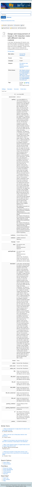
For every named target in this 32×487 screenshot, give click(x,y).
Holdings (4, 89)
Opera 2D (22, 67)
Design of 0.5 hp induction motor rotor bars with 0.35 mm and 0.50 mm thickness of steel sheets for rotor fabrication (15, 441)
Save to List (14, 28)
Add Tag (27, 82)
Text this (11, 25)
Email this (17, 25)
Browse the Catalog (7, 468)
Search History (6, 462)
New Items (5, 473)
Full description (11, 51)
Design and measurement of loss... (8, 20)
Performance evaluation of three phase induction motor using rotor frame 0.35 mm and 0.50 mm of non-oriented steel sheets (15, 453)
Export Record (6, 28)
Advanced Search (7, 464)
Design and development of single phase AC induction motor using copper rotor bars (16, 429)
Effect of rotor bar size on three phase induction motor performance (14, 435)
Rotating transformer (24, 66)
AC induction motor (24, 63)
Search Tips (5, 478)
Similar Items (23, 89)
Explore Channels (7, 471)
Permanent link (22, 28)
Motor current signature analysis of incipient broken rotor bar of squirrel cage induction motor (16, 445)
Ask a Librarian (6, 479)
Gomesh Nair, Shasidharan (22, 54)
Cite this (5, 25)
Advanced (9, 17)
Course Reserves (7, 472)
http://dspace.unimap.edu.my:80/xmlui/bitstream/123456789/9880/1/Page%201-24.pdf (24, 72)
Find (4, 17)
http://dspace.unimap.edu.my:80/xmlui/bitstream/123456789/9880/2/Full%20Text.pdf (24, 78)
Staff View (4, 91)
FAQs (4, 480)
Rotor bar (22, 64)
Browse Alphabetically (8, 469)
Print (23, 25)
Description (9, 89)
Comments (16, 89)
